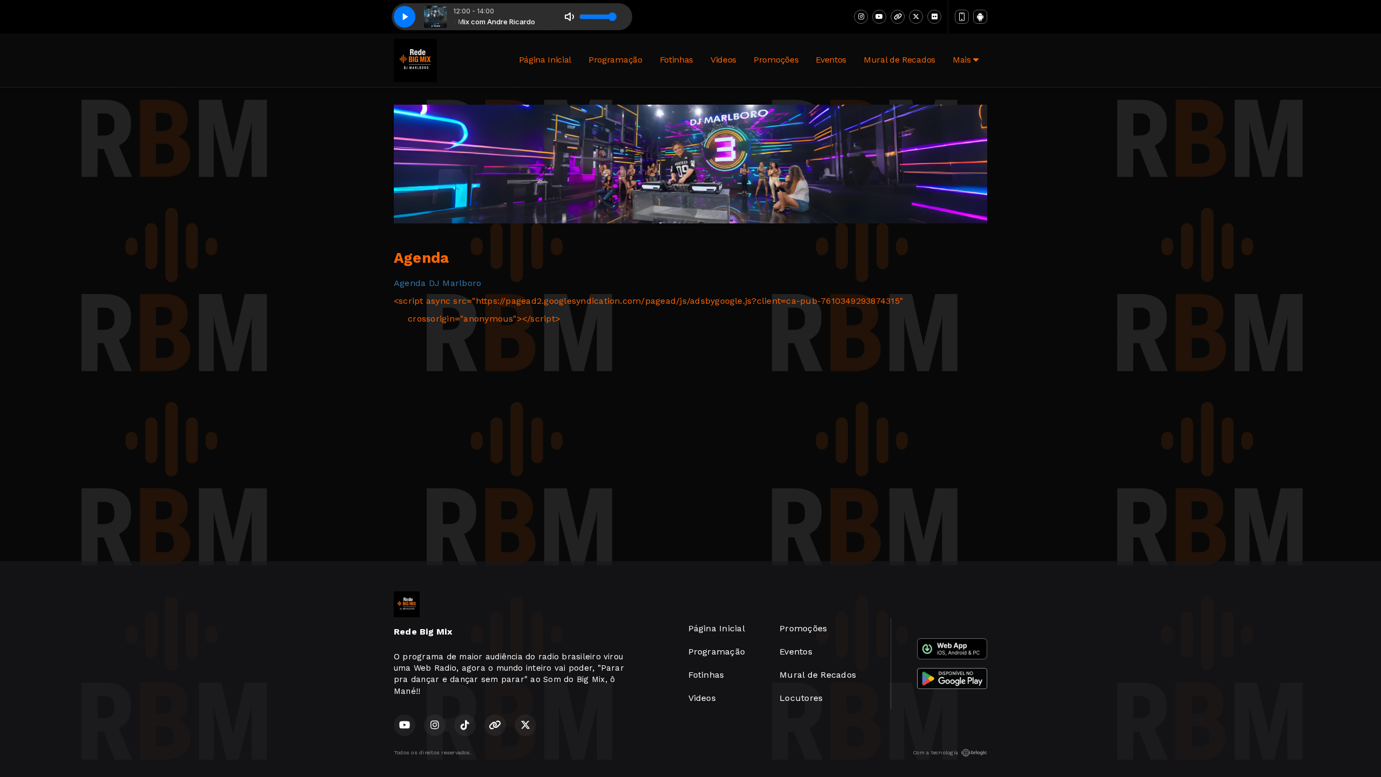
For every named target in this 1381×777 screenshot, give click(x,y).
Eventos (831, 59)
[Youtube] (879, 17)
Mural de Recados (899, 59)
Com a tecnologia (935, 752)
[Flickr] (934, 17)
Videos (723, 59)
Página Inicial (545, 59)
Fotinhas (676, 59)
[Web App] (962, 17)
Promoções (776, 59)
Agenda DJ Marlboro (437, 283)
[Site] (898, 17)
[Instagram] (861, 17)
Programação (615, 59)
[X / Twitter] (916, 17)
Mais (963, 59)
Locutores (801, 698)
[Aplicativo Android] (980, 17)
